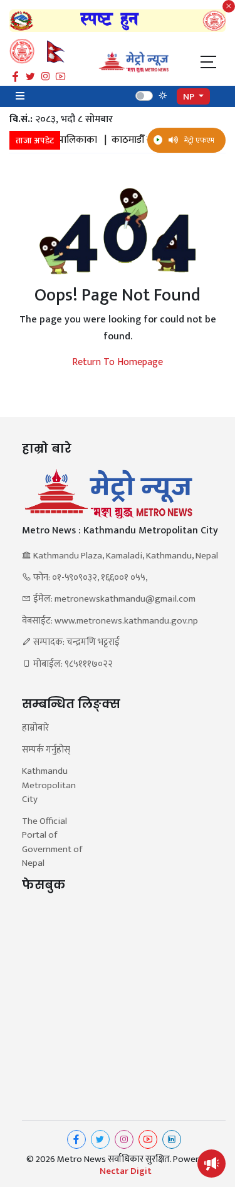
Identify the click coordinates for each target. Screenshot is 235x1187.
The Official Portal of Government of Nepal (52, 842)
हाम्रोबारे (35, 728)
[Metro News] (134, 61)
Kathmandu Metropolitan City (49, 785)
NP (189, 97)
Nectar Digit (126, 1171)
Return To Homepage (117, 362)
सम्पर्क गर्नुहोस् (46, 750)
